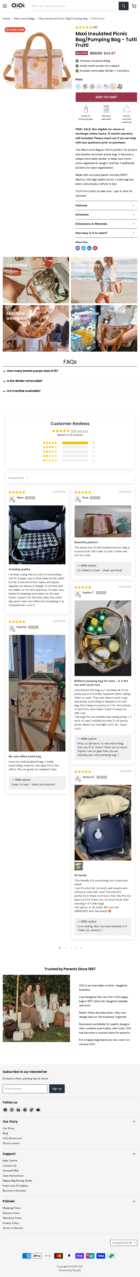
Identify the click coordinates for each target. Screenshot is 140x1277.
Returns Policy (11, 1213)
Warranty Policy (12, 1218)
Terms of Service (13, 1228)
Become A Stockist (14, 1190)
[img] (17, 492)
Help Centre (10, 1160)
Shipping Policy (12, 1208)
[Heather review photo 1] (37, 693)
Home (6, 18)
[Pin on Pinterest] (95, 248)
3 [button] (71, 948)
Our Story (9, 1128)
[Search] (124, 6)
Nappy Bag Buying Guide (17, 1180)
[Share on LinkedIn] (89, 248)
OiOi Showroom (12, 1138)
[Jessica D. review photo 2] (78, 866)
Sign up (57, 1089)
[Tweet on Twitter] (83, 248)
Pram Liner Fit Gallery (15, 1185)
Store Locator (11, 1143)
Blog (5, 1133)
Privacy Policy (11, 1223)
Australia (122, 1242)
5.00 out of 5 (79, 431)
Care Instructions (13, 1175)
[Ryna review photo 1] (102, 521)
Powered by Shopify (70, 1270)
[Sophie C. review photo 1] (102, 638)
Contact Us (9, 1165)
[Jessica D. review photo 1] (102, 823)
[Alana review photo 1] (37, 534)
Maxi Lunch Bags (24, 18)
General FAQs (11, 1170)
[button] (84, 27)
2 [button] (65, 948)
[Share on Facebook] (77, 248)
